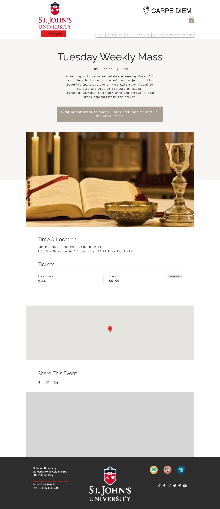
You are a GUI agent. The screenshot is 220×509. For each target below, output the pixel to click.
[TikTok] (159, 486)
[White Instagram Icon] (169, 486)
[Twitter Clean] (174, 486)
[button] (191, 19)
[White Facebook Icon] (164, 486)
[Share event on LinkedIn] (56, 382)
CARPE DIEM (171, 11)
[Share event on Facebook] (39, 382)
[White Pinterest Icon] (180, 486)
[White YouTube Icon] (185, 486)
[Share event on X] (47, 382)
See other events (110, 116)
